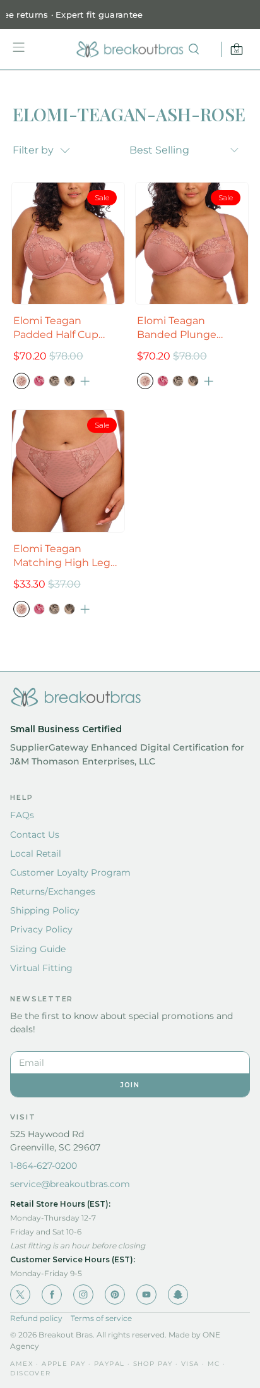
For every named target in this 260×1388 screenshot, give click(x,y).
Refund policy (36, 1318)
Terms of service (101, 1318)
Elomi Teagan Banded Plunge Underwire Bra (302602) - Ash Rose (186, 328)
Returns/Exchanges (52, 891)
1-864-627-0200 (43, 1165)
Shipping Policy (45, 910)
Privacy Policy (41, 929)
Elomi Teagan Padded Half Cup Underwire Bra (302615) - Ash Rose (61, 328)
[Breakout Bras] (130, 48)
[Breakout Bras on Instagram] (83, 1294)
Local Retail (35, 853)
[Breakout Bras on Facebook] (52, 1294)
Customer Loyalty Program (70, 872)
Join (130, 1085)
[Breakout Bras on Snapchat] (178, 1294)
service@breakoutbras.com (70, 1184)
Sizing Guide (38, 949)
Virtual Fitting (41, 968)
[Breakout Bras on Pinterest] (115, 1294)
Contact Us (34, 834)
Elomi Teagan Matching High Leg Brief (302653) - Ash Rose (61, 556)
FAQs (22, 815)
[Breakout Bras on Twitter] (20, 1294)
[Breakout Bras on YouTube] (146, 1294)
